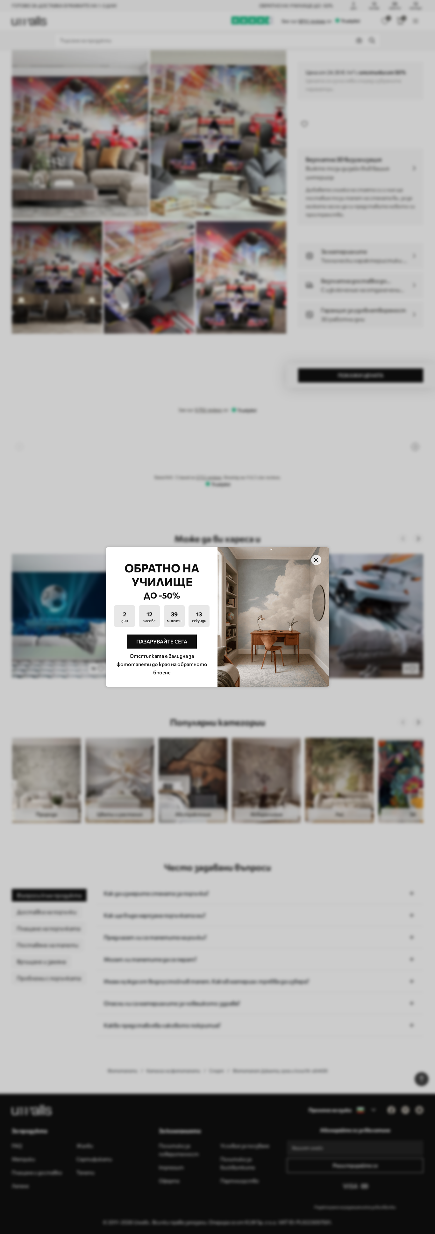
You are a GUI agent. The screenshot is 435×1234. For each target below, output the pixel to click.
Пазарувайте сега (161, 641)
